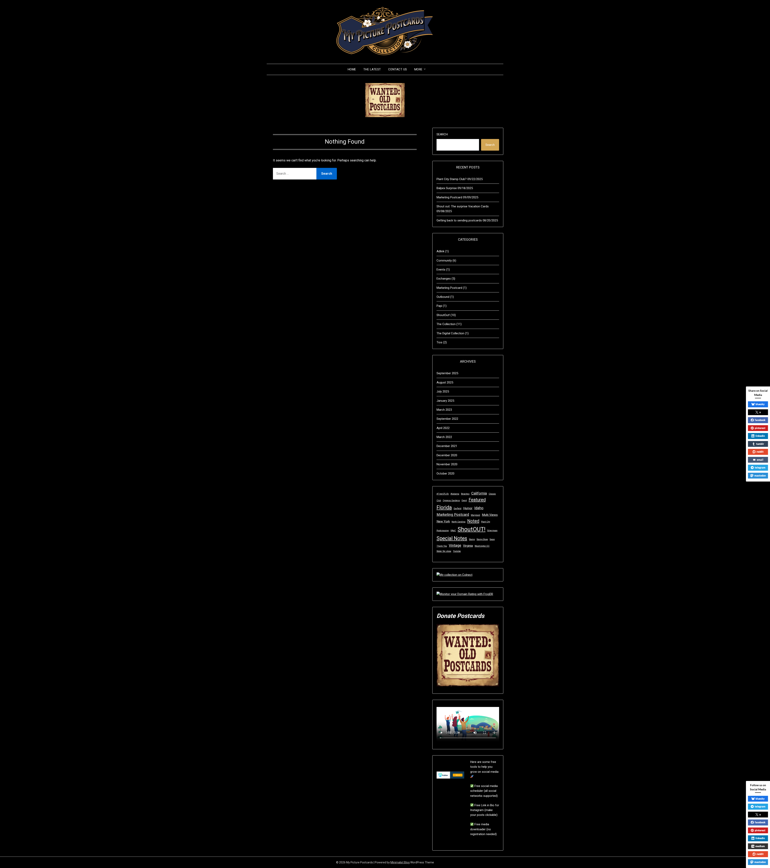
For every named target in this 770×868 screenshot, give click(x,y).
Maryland (475, 515)
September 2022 (447, 419)
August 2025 (445, 382)
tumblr (760, 443)
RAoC (453, 530)
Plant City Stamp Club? (452, 179)
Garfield (457, 508)
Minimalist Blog (400, 862)
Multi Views (490, 515)
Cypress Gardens (451, 500)
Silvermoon (492, 530)
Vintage (455, 545)
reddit (760, 451)
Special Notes (452, 538)
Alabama (455, 494)
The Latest (372, 69)
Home (352, 69)
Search (442, 134)
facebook (760, 420)
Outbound (443, 297)
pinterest (760, 428)
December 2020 (447, 455)
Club (439, 500)
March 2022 (444, 437)
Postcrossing (443, 530)
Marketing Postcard (449, 197)
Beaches (465, 494)
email (760, 459)
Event (464, 500)
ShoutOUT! (471, 529)
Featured (477, 499)
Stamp (472, 539)
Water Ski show (444, 551)
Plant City (485, 521)
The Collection (446, 324)
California (479, 493)
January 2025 (445, 401)
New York (443, 521)
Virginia (468, 546)
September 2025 (447, 373)
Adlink (440, 251)
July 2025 (443, 391)
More (418, 69)
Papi (439, 306)
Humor (467, 508)
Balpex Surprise (447, 188)
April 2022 (443, 428)
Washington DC (482, 546)
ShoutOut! (443, 315)
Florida (444, 507)
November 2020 (447, 464)
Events (441, 269)
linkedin (760, 435)
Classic (492, 494)
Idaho (478, 508)
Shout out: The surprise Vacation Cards (463, 206)
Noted (473, 520)
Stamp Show (482, 539)
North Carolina (458, 521)
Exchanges (444, 278)
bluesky (760, 404)
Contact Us (397, 69)
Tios (439, 342)
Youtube (457, 551)
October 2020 (445, 473)
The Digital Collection (450, 333)
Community (444, 260)
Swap (492, 539)
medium (760, 846)
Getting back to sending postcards (459, 220)
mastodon (760, 475)
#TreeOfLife (443, 494)
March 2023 (444, 410)
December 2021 (447, 446)
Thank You (442, 546)
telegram (760, 467)
